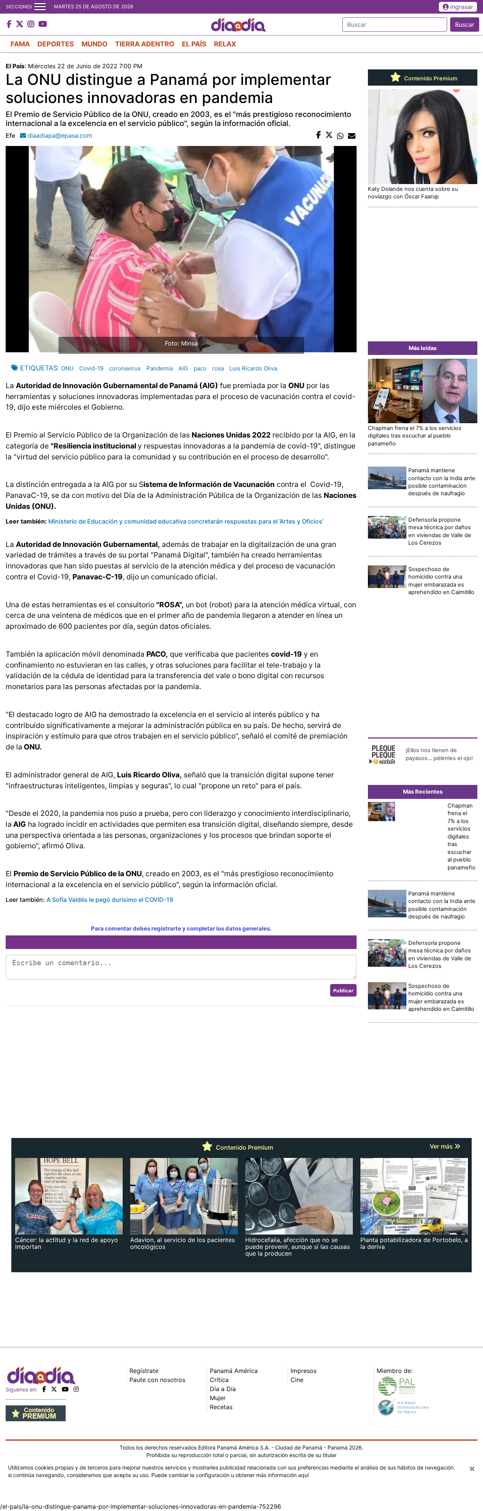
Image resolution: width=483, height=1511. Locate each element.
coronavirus (125, 368)
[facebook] (44, 1389)
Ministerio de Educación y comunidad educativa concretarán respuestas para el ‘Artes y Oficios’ (185, 521)
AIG (183, 368)
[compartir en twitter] (329, 135)
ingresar (461, 7)
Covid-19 (91, 368)
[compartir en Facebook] (318, 135)
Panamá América (234, 1370)
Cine (297, 1380)
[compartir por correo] (351, 135)
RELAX (225, 44)
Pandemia (159, 368)
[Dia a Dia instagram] (32, 24)
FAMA (20, 44)
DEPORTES (55, 44)
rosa (218, 368)
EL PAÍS (194, 44)
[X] (54, 1389)
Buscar (464, 24)
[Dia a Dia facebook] (10, 24)
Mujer (218, 1398)
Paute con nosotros (157, 1380)
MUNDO (95, 44)
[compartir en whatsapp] (340, 135)
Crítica (219, 1380)
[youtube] (65, 1389)
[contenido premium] (36, 1413)
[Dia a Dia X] (20, 24)
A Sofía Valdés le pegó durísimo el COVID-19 (109, 899)
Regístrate (143, 1370)
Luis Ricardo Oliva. (253, 368)
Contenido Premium (430, 78)
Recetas (221, 1407)
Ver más (442, 1146)
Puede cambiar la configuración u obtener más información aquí (230, 1475)
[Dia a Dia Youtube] (42, 24)
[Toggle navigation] (40, 7)
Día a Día (223, 1389)
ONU (67, 368)
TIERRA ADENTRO (144, 44)
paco (200, 368)
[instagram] (76, 1389)
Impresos (304, 1370)
